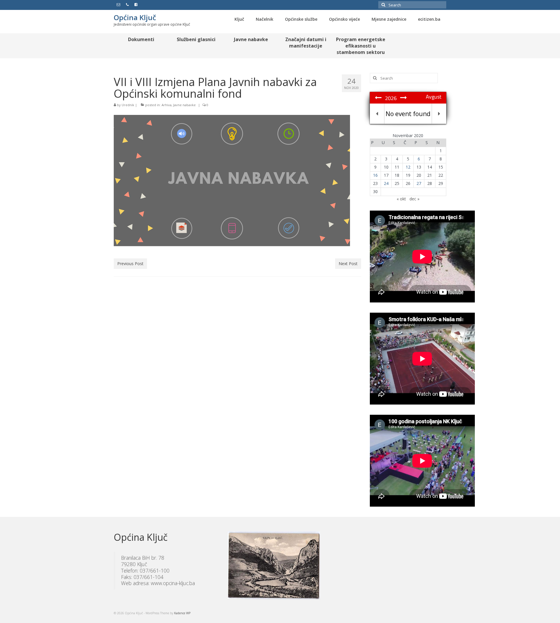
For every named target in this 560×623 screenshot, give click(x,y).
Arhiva (167, 105)
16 (375, 175)
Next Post (348, 263)
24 (386, 183)
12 (408, 167)
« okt (401, 199)
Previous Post (130, 263)
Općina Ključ (135, 17)
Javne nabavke (184, 105)
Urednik (128, 105)
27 (418, 183)
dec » (414, 199)
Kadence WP (182, 613)
